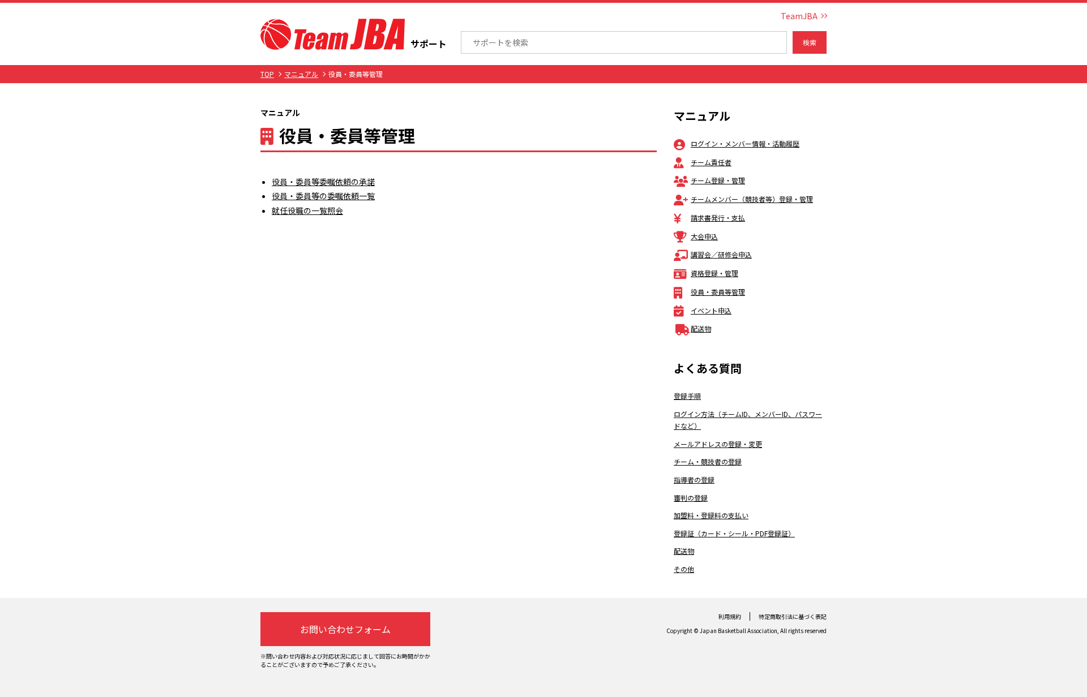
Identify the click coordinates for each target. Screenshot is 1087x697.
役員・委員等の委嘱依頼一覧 (323, 195)
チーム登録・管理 (718, 180)
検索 (809, 42)
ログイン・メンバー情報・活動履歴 (745, 143)
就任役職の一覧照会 (307, 210)
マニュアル (301, 74)
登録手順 (687, 396)
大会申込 (704, 236)
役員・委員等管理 (718, 291)
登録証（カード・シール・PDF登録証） (734, 533)
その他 (684, 569)
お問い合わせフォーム (345, 629)
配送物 (701, 328)
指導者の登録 (694, 479)
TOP (267, 74)
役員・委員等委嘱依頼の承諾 (323, 181)
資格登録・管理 (714, 273)
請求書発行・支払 (718, 217)
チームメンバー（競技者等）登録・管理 (752, 199)
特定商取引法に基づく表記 (793, 616)
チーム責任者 (711, 162)
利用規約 (729, 616)
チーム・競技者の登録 (708, 461)
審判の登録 (691, 497)
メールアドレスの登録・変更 (718, 444)
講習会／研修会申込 (721, 254)
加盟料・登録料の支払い (711, 515)
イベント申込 (711, 310)
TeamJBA (799, 15)
